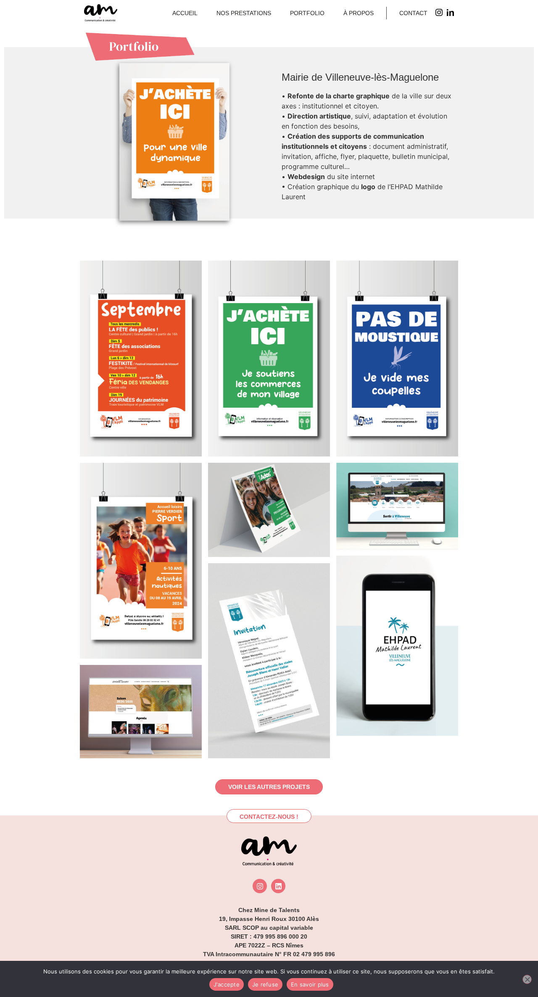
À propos (358, 13)
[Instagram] (260, 886)
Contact (413, 13)
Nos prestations (243, 13)
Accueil (185, 13)
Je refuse (265, 984)
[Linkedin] (278, 886)
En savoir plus (310, 984)
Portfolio (307, 13)
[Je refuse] (527, 979)
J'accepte (227, 984)
